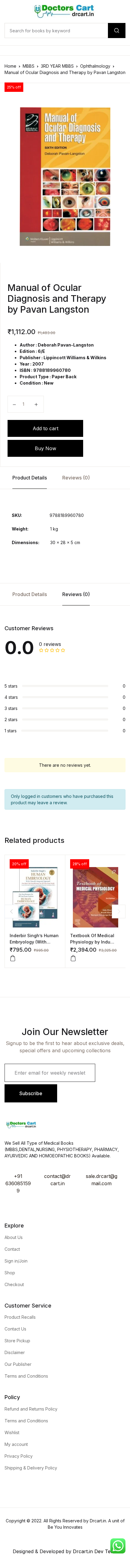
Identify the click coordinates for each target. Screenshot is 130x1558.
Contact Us (15, 1328)
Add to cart (45, 428)
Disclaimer (15, 1352)
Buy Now (45, 448)
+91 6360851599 (18, 1183)
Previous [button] (11, 911)
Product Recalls (20, 1317)
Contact (12, 1249)
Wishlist (12, 1432)
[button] (13, 958)
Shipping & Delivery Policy (31, 1467)
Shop (10, 1272)
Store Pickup (17, 1340)
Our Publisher (18, 1364)
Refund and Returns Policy (31, 1408)
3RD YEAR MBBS (57, 66)
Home (10, 66)
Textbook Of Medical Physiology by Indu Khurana (92, 942)
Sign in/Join (16, 1260)
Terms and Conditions (26, 1376)
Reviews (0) (76, 478)
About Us (14, 1237)
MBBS (28, 66)
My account (16, 1444)
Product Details (29, 478)
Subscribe (30, 1093)
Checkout (14, 1284)
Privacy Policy (19, 1456)
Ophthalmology (95, 66)
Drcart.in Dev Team (94, 1551)
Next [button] (118, 911)
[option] (65, 176)
